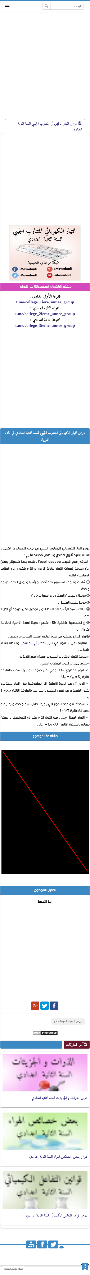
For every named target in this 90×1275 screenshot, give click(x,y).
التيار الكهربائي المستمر (37, 643)
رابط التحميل (45, 901)
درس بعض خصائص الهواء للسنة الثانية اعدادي (58, 1156)
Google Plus (35, 1006)
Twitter (44, 1006)
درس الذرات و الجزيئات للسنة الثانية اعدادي (59, 1098)
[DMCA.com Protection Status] (45, 1034)
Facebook (54, 1006)
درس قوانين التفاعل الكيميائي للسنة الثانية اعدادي (56, 1215)
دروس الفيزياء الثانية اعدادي (68, 1021)
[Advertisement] (45, 70)
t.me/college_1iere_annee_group (45, 302)
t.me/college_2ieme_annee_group (45, 313)
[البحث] (46, 6)
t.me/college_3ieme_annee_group (45, 325)
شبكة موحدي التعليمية (13, 1269)
